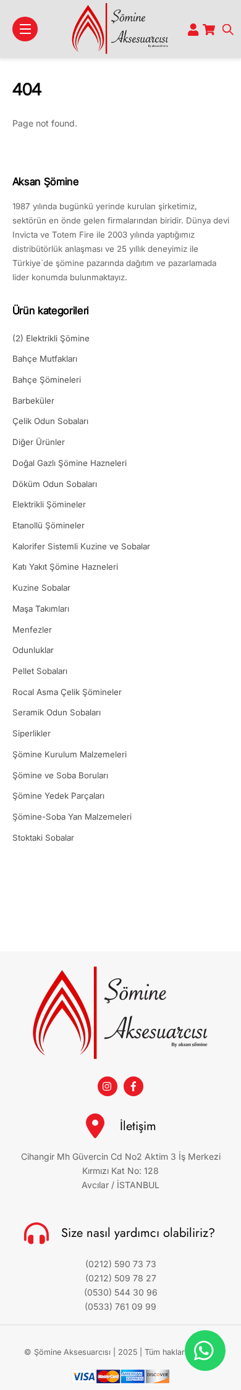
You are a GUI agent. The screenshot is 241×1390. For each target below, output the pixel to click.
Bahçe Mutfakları (44, 359)
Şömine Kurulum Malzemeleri (69, 754)
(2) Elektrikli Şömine (51, 338)
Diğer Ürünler (38, 442)
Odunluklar (33, 650)
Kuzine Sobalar (41, 588)
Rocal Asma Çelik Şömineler (67, 692)
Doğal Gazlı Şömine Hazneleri (69, 463)
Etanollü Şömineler (48, 525)
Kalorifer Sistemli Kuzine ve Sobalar (81, 546)
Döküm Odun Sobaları (54, 484)
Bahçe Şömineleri (46, 380)
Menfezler (32, 630)
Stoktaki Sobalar (43, 838)
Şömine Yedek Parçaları (58, 796)
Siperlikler (31, 733)
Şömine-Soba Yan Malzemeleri (72, 817)
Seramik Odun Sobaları (56, 712)
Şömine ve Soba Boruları (60, 775)
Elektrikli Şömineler (49, 504)
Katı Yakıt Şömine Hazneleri (65, 567)
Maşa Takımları (40, 609)
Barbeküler (33, 401)
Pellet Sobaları (39, 671)
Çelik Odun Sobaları (50, 421)
